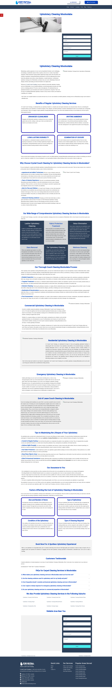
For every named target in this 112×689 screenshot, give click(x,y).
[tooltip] (1, 12)
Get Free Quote (91, 2)
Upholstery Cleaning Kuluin (85, 655)
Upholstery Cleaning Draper (29, 601)
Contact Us (53, 669)
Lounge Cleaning (66, 669)
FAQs (82, 7)
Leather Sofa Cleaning (67, 667)
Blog (85, 7)
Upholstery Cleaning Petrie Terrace (77, 606)
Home (68, 7)
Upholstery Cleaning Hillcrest (76, 601)
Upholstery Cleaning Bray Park (29, 606)
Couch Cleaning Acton (80, 671)
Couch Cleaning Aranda (80, 676)
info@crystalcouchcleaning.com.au (28, 683)
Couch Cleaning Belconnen (81, 678)
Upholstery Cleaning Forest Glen (28, 655)
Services (72, 7)
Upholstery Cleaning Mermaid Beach (54, 601)
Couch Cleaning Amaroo (80, 674)
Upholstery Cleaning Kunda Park (53, 597)
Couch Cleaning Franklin (80, 667)
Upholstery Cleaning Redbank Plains (78, 597)
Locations (78, 7)
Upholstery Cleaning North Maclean (30, 597)
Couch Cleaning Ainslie (80, 673)
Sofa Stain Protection (67, 671)
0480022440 (74, 2)
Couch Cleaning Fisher (80, 665)
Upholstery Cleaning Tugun (52, 606)
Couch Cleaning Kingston (80, 669)
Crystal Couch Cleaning (31, 84)
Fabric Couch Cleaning (68, 665)
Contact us (89, 7)
